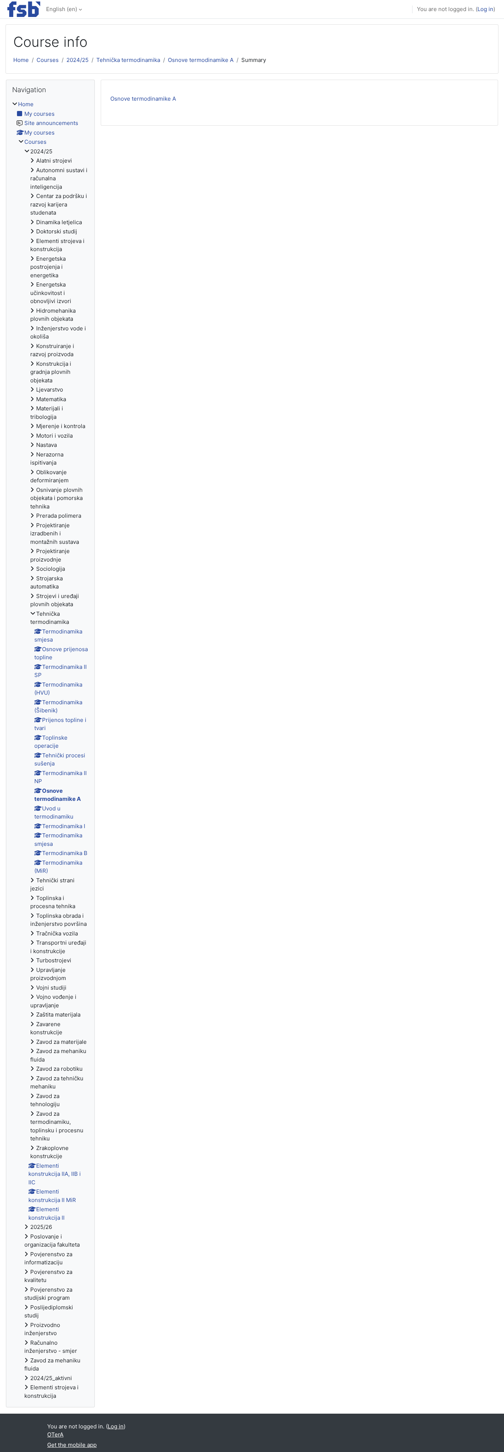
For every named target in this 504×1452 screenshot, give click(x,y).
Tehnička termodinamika (128, 59)
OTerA (55, 1434)
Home (21, 59)
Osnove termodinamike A (201, 59)
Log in (485, 9)
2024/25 (77, 59)
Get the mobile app (72, 1444)
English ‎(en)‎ (61, 9)
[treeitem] (50, 750)
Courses (48, 59)
